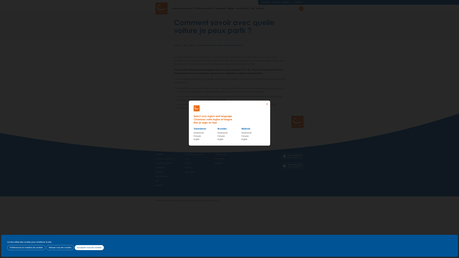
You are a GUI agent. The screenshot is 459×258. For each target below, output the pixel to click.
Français (197, 136)
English (196, 139)
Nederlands (199, 133)
